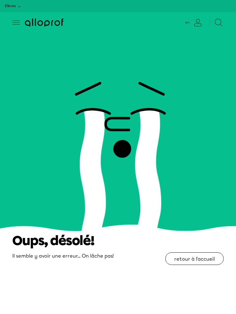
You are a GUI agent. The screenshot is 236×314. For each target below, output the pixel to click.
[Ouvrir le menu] (16, 22)
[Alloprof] (44, 22)
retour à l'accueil (194, 259)
